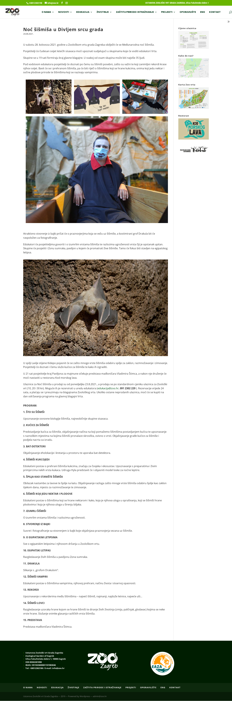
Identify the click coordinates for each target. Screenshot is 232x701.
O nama (46, 12)
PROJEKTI (166, 12)
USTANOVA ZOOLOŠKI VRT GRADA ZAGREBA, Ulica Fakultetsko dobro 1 (177, 3)
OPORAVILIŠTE (188, 12)
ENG (202, 12)
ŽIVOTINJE (103, 12)
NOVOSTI (63, 12)
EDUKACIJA (82, 12)
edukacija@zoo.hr (108, 388)
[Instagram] (66, 3)
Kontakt (215, 12)
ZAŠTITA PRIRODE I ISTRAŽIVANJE (135, 12)
